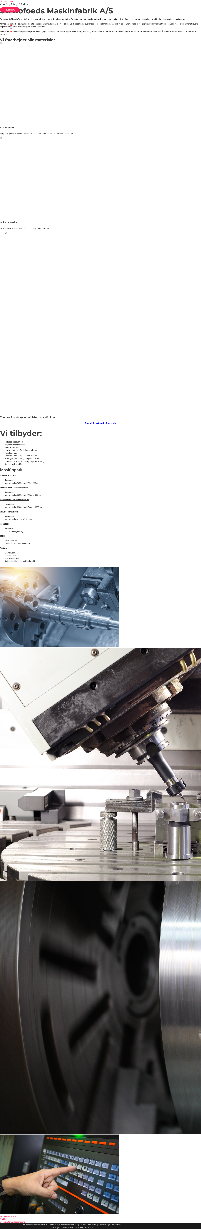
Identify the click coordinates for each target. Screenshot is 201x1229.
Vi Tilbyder (9, 21)
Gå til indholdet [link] (6, 1)
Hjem (7, 15)
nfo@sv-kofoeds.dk (105, 423)
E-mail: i (89, 423)
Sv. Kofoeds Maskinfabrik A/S (20, 4)
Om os (7, 18)
